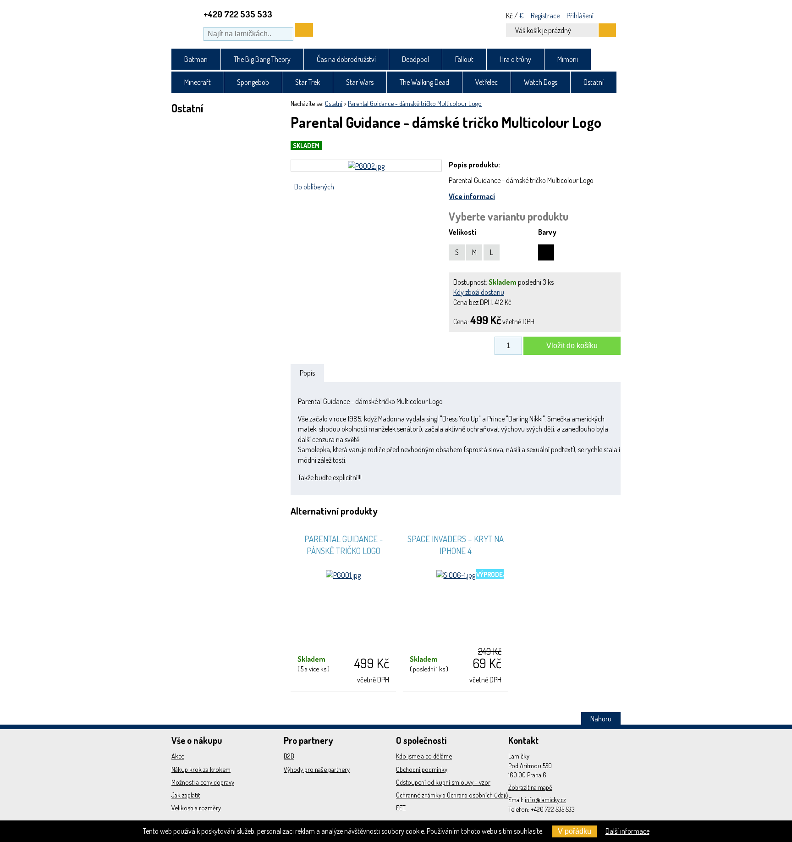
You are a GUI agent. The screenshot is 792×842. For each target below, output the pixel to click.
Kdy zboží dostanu (478, 292)
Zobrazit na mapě (530, 787)
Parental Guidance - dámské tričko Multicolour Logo (415, 103)
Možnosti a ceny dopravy (202, 782)
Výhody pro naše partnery (317, 769)
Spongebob (253, 82)
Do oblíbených (314, 186)
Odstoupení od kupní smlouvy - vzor (443, 782)
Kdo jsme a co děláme (424, 756)
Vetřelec (486, 82)
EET (401, 807)
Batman (196, 59)
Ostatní (593, 82)
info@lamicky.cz (545, 799)
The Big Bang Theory (262, 59)
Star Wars (360, 82)
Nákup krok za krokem (201, 769)
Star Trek (307, 82)
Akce (177, 756)
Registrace (545, 15)
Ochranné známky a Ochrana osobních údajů (452, 795)
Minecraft (197, 82)
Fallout (464, 59)
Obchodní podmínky (421, 769)
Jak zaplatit (185, 795)
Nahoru (600, 718)
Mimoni (567, 59)
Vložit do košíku (572, 345)
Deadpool (415, 59)
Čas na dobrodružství (346, 59)
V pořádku (574, 831)
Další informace (627, 831)
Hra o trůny (515, 59)
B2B (289, 756)
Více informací (472, 196)
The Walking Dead (424, 82)
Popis (307, 372)
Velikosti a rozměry (196, 807)
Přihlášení (580, 15)
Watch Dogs (540, 82)
